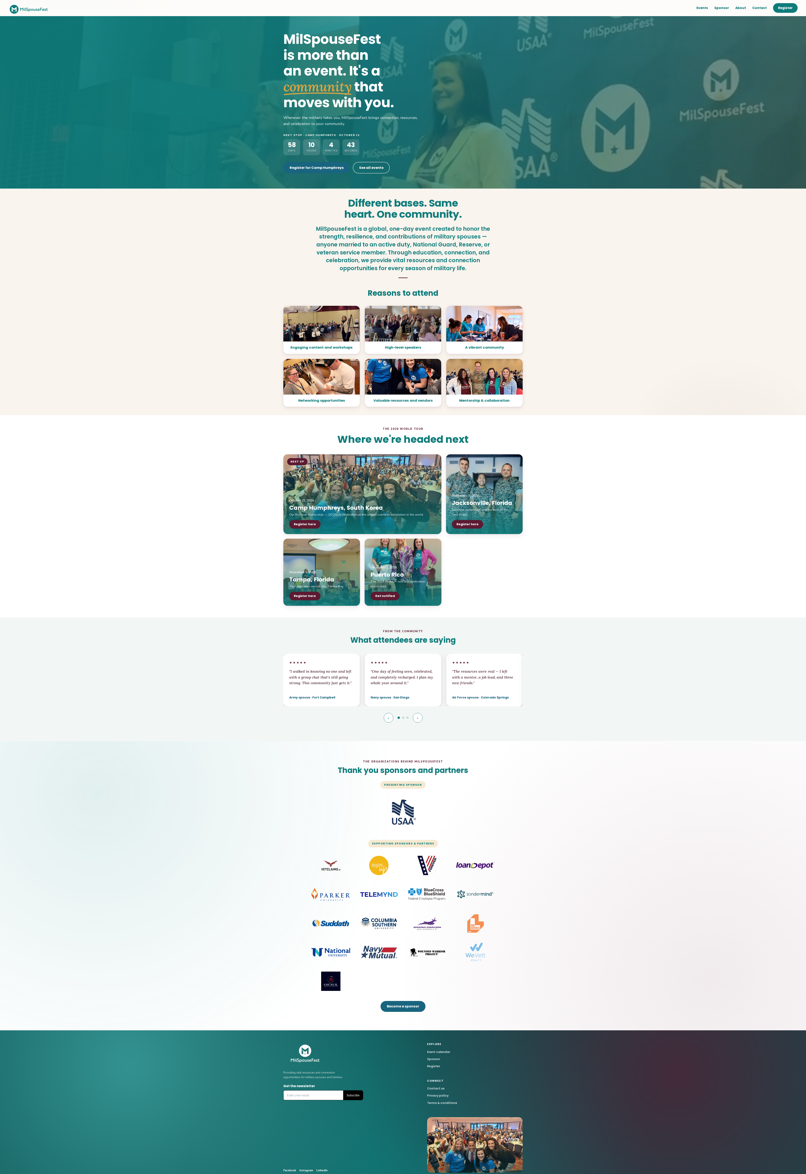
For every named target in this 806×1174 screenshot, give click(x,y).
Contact (759, 8)
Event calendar (438, 1052)
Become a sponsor (403, 1006)
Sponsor (721, 8)
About (740, 8)
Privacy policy (438, 1095)
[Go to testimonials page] (399, 718)
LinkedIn (322, 1170)
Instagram (306, 1170)
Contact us (436, 1088)
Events (702, 8)
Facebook (289, 1170)
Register (785, 8)
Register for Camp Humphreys (317, 167)
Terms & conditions (442, 1103)
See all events (371, 167)
